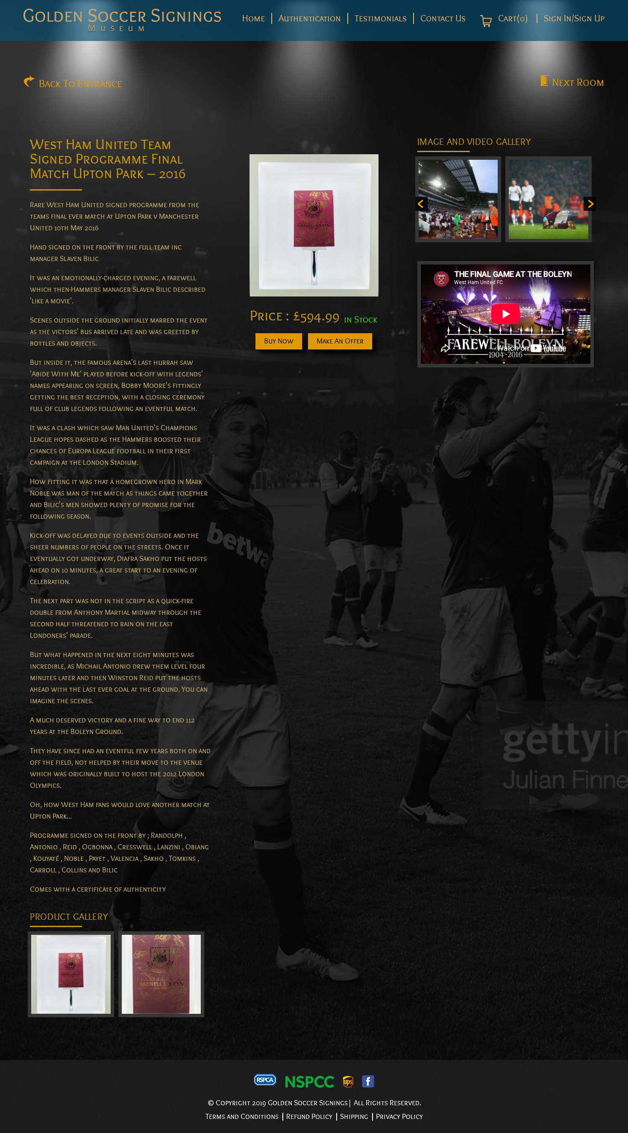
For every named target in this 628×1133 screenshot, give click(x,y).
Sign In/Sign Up (574, 18)
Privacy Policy (399, 1116)
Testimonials (381, 18)
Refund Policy (309, 1116)
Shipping (354, 1116)
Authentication (310, 18)
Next (578, 82)
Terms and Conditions (242, 1116)
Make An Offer (340, 341)
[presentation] (421, 204)
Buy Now (278, 341)
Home (253, 18)
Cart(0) (512, 19)
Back (80, 83)
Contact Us (443, 18)
